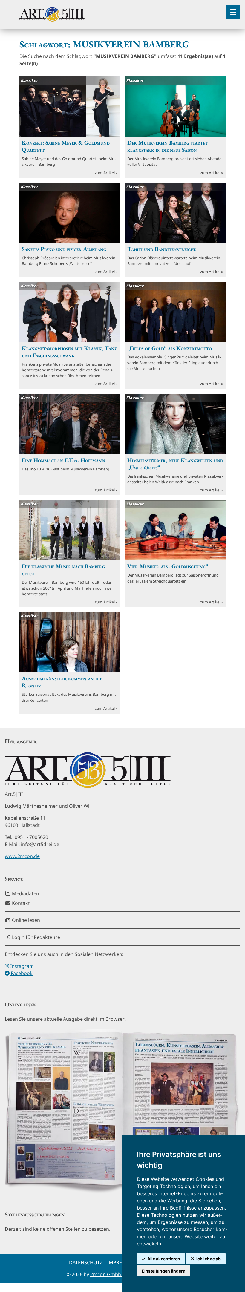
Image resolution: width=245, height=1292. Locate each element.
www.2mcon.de (22, 856)
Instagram (21, 966)
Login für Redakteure (35, 937)
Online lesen (25, 920)
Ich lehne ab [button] (208, 1258)
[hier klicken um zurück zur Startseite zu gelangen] (52, 14)
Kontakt (20, 903)
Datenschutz (85, 1262)
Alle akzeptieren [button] (163, 1258)
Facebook (21, 973)
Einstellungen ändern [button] (164, 1270)
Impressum (121, 1262)
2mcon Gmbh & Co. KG (116, 1274)
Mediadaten (25, 893)
